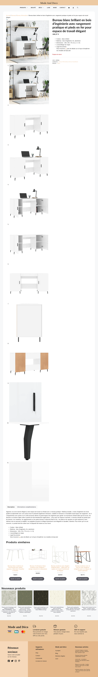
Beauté (33, 7)
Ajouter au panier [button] (15, 579)
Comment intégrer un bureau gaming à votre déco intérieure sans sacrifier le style (82, 651)
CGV (56, 659)
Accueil (8, 15)
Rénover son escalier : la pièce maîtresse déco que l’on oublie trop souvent (82, 665)
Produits (23, 7)
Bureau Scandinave (73, 61)
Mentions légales (60, 656)
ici (66, 48)
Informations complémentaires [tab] (26, 507)
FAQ (37, 653)
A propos (57, 650)
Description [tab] (11, 507)
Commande (39, 658)
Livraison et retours (41, 661)
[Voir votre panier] (69, 7)
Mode (55, 7)
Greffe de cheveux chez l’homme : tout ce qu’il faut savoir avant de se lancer (82, 670)
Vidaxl (58, 63)
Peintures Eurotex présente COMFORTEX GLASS (81, 656)
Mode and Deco (49, 3)
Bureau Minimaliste (22, 15)
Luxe (48, 7)
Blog (56, 653)
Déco (40, 7)
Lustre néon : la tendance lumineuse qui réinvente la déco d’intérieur (82, 660)
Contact (62, 7)
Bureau (13, 15)
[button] (77, 7)
